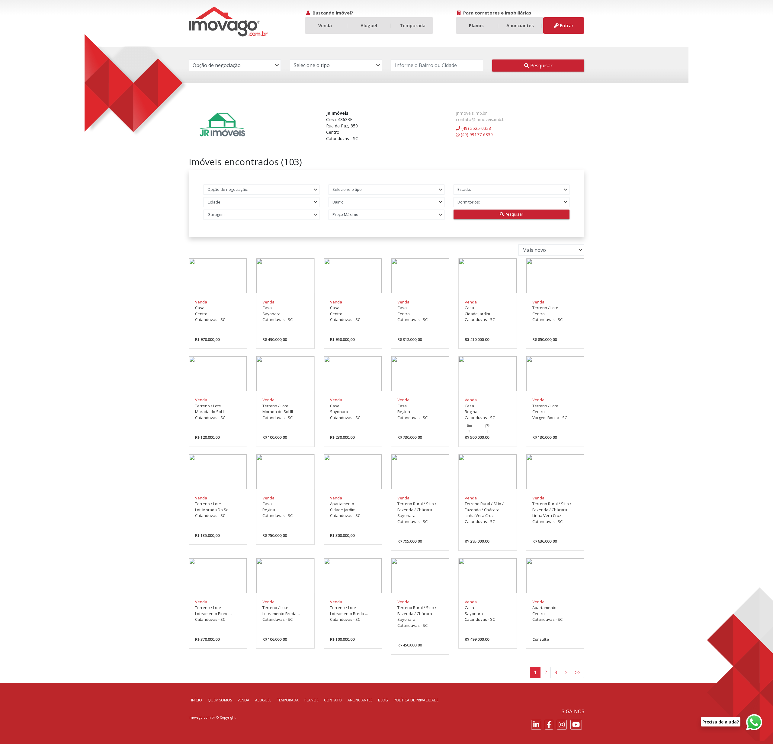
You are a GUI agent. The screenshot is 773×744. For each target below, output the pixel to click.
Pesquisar (541, 65)
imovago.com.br (202, 717)
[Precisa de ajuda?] (754, 722)
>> (577, 672)
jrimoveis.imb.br (471, 113)
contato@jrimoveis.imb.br (481, 119)
